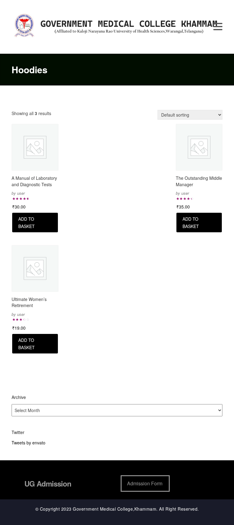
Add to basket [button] (26, 222)
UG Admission (47, 483)
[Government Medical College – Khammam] (117, 25)
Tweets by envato (28, 443)
